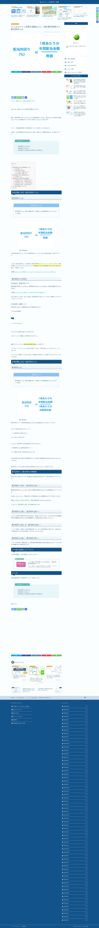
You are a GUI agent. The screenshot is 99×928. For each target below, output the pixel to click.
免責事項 (15, 719)
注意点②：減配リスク (22, 173)
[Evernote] (97, 16)
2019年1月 (75, 916)
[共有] (97, 21)
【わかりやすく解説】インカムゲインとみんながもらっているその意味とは (35, 272)
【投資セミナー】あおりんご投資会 (21, 706)
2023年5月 (75, 784)
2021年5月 (75, 831)
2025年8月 (75, 716)
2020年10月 (75, 852)
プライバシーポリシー (18, 716)
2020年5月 (75, 869)
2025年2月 (75, 736)
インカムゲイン (46, 263)
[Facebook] (97, 11)
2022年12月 (75, 787)
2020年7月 (75, 862)
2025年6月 (75, 723)
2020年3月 (75, 876)
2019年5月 (75, 906)
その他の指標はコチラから (20, 186)
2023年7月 (75, 777)
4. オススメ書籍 (70, 68)
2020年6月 (75, 865)
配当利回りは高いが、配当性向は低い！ (25, 182)
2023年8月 (75, 774)
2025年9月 (75, 713)
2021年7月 (75, 828)
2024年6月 (75, 760)
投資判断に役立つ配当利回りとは (21, 167)
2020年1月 (75, 882)
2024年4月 (75, 767)
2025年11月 (75, 706)
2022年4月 (75, 804)
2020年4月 (75, 872)
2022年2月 (75, 811)
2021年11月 (75, 818)
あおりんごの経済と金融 (49, 2)
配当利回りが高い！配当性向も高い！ (24, 179)
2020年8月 (75, 859)
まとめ (14, 187)
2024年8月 (75, 753)
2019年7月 (75, 899)
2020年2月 (75, 879)
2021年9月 (75, 821)
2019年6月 (75, 903)
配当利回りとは (19, 169)
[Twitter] (97, 8)
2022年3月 (75, 808)
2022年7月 (75, 794)
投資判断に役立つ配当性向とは (21, 175)
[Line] (97, 13)
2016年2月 (75, 920)
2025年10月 (75, 709)
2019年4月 (75, 909)
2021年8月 (75, 825)
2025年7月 (75, 719)
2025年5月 (75, 726)
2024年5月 (75, 764)
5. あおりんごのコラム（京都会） (74, 72)
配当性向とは (19, 176)
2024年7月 (75, 757)
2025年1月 (75, 740)
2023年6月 (75, 781)
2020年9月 (75, 855)
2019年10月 (75, 893)
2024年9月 (75, 750)
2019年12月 (75, 886)
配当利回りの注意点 (20, 170)
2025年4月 (75, 730)
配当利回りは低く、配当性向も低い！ (24, 181)
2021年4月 (75, 835)
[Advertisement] (36, 85)
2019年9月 (75, 896)
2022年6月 (75, 798)
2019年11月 (75, 889)
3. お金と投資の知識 (71, 65)
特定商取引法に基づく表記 (19, 723)
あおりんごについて (17, 709)
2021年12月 (75, 815)
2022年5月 (75, 801)
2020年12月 (75, 848)
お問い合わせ (16, 713)
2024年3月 (75, 770)
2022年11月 (75, 791)
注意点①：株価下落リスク (23, 172)
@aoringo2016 (27, 101)
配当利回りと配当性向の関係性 (21, 178)
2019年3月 (75, 913)
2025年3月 (75, 733)
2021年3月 (75, 838)
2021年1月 (75, 845)
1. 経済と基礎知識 (70, 58)
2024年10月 (75, 747)
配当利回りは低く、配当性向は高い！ (24, 184)
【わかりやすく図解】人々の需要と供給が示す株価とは (30, 292)
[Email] (97, 19)
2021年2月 (75, 842)
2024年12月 (75, 743)
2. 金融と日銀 (69, 62)
